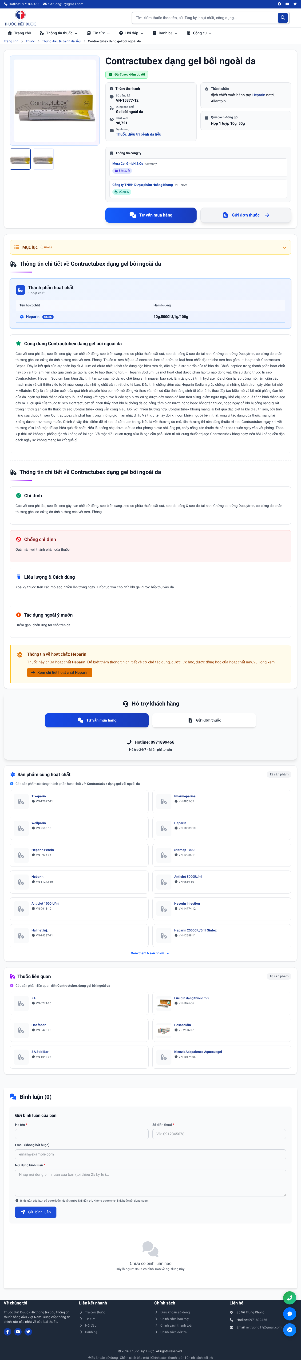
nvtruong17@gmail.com (263, 1327)
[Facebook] (279, 4)
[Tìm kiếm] (283, 18)
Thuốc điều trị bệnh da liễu (61, 41)
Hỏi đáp (132, 33)
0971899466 (257, 1320)
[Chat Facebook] (289, 1329)
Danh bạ (166, 33)
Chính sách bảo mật (175, 1319)
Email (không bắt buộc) (32, 1145)
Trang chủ (22, 33)
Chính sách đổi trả (173, 1332)
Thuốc (30, 41)
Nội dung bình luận (30, 1165)
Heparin (258, 95)
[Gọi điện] (289, 1297)
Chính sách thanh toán (177, 1325)
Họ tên (21, 1125)
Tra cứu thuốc (95, 1312)
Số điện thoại (163, 1125)
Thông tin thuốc (59, 33)
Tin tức (99, 33)
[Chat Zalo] (289, 1313)
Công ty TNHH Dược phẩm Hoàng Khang (149, 185)
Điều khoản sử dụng (175, 1312)
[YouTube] (287, 4)
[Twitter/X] (295, 4)
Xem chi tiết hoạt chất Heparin (62, 672)
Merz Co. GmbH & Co (134, 163)
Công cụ (200, 33)
